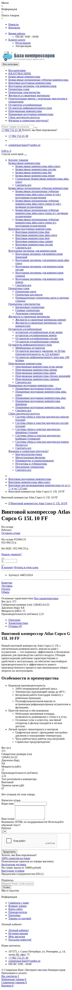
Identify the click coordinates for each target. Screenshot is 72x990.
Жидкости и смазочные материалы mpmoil (40, 319)
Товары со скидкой (19, 918)
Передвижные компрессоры (25, 111)
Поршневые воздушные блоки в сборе (38, 388)
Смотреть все (23, 185)
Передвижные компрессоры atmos (35, 372)
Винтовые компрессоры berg (32, 238)
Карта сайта (15, 909)
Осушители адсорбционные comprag (37, 341)
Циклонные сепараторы (29, 466)
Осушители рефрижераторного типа (30, 107)
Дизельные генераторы (29, 313)
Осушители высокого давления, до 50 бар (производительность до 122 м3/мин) (40, 352)
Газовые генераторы (27, 310)
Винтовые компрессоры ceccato (34, 244)
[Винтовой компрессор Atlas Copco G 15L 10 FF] (37, 503)
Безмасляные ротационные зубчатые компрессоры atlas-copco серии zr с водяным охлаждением (41, 213)
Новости (13, 24)
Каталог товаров (18, 159)
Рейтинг (6, 828)
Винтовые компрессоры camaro (34, 241)
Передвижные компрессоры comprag (37, 379)
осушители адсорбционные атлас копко (39, 332)
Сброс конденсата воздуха (24, 117)
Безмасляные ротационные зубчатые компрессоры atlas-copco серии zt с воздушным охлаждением (37, 222)
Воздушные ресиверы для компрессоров (32, 86)
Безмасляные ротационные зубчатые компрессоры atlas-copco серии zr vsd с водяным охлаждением (38, 203)
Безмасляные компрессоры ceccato (35, 169)
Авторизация (23, 46)
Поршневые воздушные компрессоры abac (40, 397)
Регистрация (22, 42)
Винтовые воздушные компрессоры (29, 82)
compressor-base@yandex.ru (24, 145)
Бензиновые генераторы (29, 307)
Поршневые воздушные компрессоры (30, 114)
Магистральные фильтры (30, 457)
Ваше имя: (7, 803)
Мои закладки (16, 936)
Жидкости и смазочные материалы (29, 95)
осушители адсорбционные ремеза (36, 335)
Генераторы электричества (24, 92)
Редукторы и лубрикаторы (31, 463)
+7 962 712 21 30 (18, 135)
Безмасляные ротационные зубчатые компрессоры (38, 79)
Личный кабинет (18, 930)
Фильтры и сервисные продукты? (28, 120)
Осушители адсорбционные (25, 104)
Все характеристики (46, 598)
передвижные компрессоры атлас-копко (39, 366)
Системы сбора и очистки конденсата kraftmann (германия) (37, 437)
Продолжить (9, 851)
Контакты (14, 27)
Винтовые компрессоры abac (32, 231)
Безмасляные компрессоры (24, 76)
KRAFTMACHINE (19, 73)
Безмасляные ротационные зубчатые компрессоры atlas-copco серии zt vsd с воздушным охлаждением (38, 194)
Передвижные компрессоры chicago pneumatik (42, 376)
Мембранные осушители (30, 347)
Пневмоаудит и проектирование (34, 460)
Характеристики (18, 623)
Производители (17, 912)
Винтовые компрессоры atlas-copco (36, 235)
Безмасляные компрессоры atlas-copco (37, 166)
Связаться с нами (18, 902)
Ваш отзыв (7, 818)
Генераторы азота (25, 291)
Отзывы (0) (15, 626)
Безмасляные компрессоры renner (35, 175)
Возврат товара (17, 905)
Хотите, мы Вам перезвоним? (39, 130)
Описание (14, 619)
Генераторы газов (18, 89)
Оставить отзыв (10, 533)
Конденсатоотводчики (28, 454)
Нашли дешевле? (11, 554)
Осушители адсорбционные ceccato (36, 338)
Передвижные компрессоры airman (36, 369)
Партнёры (14, 915)
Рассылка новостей (19, 939)
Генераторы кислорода (28, 294)
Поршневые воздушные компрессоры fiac (40, 407)
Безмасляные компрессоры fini (33, 172)
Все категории (17, 70)
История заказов (18, 933)
